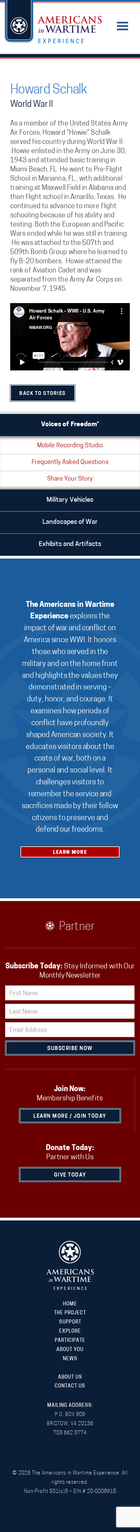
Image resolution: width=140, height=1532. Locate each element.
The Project (70, 1313)
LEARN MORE (70, 852)
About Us (70, 1377)
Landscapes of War (70, 522)
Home (70, 1304)
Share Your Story (70, 479)
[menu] (122, 21)
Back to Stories (42, 393)
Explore (70, 1331)
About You (70, 1349)
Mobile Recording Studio (70, 446)
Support (70, 1322)
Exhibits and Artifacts (70, 544)
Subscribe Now (70, 1048)
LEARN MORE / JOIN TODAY (69, 1116)
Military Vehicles (70, 500)
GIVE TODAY (70, 1175)
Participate (70, 1340)
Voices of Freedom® (70, 424)
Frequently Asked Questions (70, 463)
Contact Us (70, 1386)
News (70, 1359)
